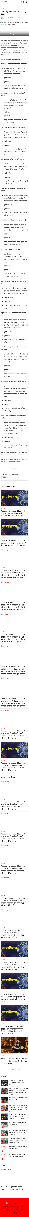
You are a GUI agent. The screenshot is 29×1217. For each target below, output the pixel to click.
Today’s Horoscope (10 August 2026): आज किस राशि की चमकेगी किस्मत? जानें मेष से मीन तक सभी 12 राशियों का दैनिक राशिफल (13, 869)
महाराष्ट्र (13, 1206)
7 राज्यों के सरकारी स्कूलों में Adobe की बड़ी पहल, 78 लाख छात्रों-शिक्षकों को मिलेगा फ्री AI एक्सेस (18, 1140)
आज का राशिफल (15, 474)
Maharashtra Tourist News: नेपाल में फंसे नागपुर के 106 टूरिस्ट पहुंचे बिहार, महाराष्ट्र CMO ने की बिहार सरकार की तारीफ (18, 1108)
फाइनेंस (7, 1209)
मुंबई (18, 1206)
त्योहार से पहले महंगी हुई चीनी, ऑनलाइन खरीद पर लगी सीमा (18, 1147)
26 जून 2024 (5, 474)
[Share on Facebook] (13, 467)
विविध (22, 1209)
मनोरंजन (23, 1206)
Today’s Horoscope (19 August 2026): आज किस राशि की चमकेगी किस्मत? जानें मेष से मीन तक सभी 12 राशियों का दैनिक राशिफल (13, 734)
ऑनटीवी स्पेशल (15, 1209)
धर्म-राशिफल (3, 9)
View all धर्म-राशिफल (13, 1069)
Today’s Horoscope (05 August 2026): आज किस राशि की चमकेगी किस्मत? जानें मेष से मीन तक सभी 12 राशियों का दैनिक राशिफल (13, 966)
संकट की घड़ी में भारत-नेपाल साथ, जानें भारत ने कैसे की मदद (18, 1098)
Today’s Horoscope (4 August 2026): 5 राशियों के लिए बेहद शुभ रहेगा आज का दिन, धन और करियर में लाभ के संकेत (13, 998)
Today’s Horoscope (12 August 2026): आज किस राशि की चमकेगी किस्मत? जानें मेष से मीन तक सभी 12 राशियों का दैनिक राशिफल (13, 837)
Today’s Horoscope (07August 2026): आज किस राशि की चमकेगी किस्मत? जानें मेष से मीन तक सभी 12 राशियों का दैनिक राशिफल (12, 933)
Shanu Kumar (9, 17)
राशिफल (4, 477)
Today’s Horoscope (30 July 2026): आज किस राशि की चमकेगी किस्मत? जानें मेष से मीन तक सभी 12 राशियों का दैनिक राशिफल (12, 1030)
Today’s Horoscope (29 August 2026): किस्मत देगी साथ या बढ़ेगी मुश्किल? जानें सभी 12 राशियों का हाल (13, 513)
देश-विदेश (6, 1206)
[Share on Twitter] (16, 467)
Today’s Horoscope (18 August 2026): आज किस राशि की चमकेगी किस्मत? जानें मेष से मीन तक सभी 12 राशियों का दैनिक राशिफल (13, 766)
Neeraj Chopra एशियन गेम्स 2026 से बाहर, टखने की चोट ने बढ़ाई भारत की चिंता (18, 1082)
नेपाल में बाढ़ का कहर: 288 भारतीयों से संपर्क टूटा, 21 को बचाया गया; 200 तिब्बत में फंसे (18, 1132)
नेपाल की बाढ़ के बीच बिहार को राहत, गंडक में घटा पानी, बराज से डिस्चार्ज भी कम (17, 1156)
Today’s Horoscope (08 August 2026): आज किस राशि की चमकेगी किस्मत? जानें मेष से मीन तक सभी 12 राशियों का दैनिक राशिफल (13, 901)
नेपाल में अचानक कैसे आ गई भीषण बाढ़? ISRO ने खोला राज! (18, 1123)
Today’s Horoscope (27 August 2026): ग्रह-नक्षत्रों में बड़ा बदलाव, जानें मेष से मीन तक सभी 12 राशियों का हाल (13, 543)
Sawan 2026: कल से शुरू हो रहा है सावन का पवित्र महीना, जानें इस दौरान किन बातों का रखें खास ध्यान (14, 1061)
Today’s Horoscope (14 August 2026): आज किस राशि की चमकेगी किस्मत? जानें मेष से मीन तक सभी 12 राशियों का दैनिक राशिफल (13, 805)
